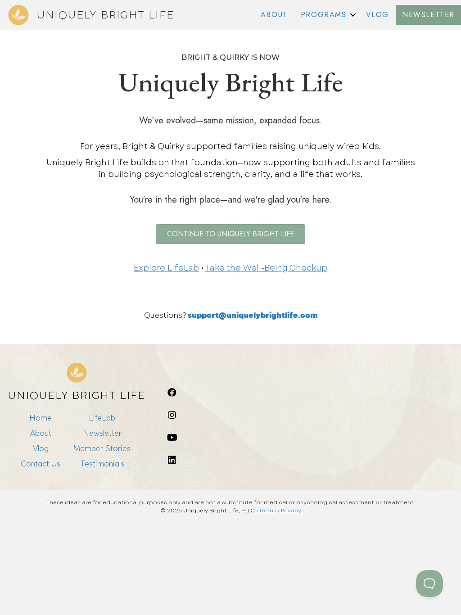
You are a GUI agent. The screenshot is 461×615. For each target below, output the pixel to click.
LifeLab (102, 417)
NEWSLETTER (428, 14)
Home (40, 417)
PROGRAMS (324, 14)
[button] (353, 15)
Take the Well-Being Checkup (266, 268)
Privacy (291, 510)
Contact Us (40, 463)
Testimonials (102, 463)
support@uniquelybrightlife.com (252, 315)
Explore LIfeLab (166, 268)
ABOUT (274, 14)
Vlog (41, 448)
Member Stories (102, 448)
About (40, 433)
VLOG (377, 14)
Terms (267, 510)
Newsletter (102, 433)
